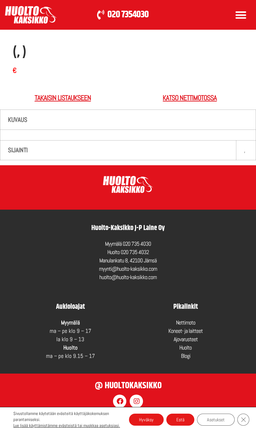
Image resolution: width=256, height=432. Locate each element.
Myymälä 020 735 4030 (128, 243)
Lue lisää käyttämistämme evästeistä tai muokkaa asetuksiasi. (66, 425)
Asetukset (216, 420)
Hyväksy (146, 420)
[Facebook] (119, 401)
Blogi (185, 356)
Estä (180, 420)
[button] (241, 15)
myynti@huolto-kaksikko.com (128, 268)
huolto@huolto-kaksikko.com (128, 277)
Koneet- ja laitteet (185, 331)
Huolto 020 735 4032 (128, 252)
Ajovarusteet (186, 339)
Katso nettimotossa (190, 97)
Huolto (185, 347)
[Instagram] (136, 401)
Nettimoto (185, 322)
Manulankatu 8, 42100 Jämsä (128, 260)
